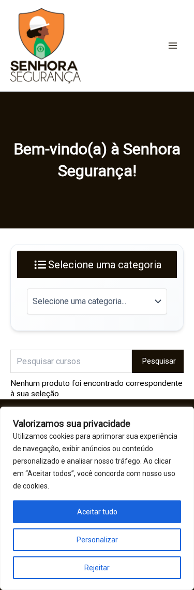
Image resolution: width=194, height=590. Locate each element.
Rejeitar (97, 568)
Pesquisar (159, 361)
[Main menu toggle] (173, 45)
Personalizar (97, 540)
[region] (97, 498)
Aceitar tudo (97, 512)
